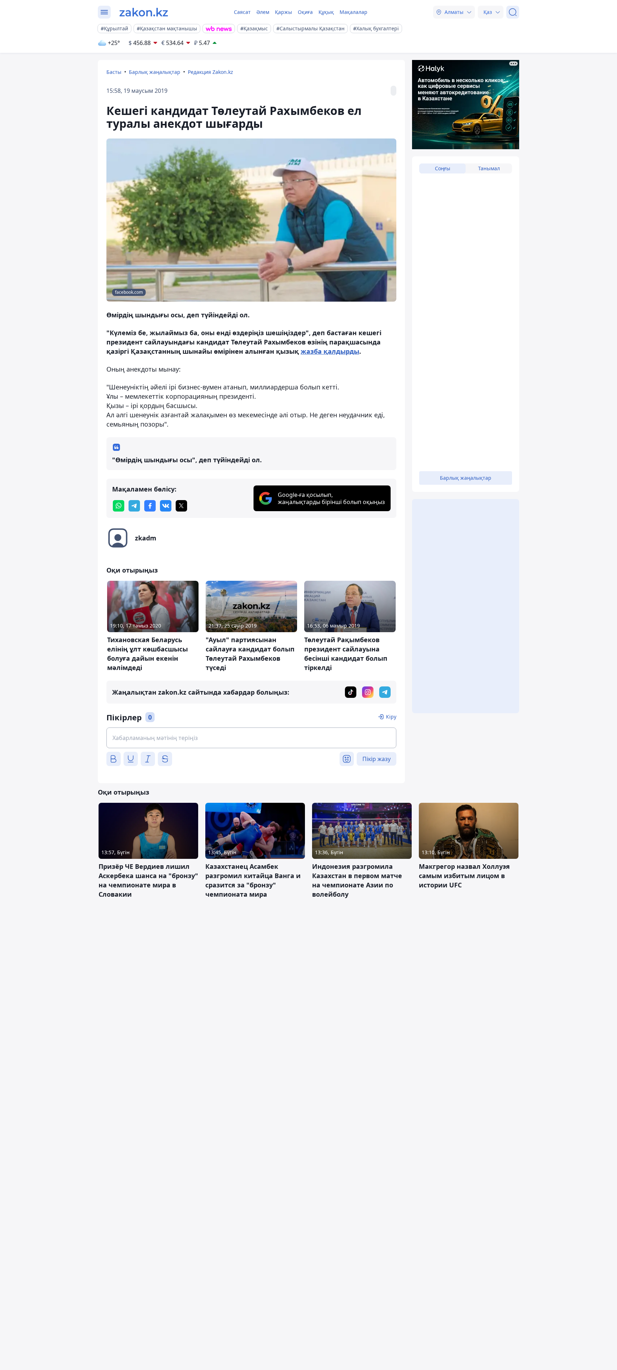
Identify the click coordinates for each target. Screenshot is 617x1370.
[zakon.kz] (143, 12)
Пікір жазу (376, 759)
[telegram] (134, 505)
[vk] (165, 505)
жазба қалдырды (330, 351)
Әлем (262, 12)
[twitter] (181, 505)
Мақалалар (353, 12)
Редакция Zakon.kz (210, 72)
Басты (113, 72)
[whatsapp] (118, 505)
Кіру (391, 716)
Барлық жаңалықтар (154, 72)
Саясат (242, 12)
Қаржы (283, 12)
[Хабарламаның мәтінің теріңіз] (251, 737)
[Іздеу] (512, 12)
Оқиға (305, 12)
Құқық (326, 12)
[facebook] (150, 505)
